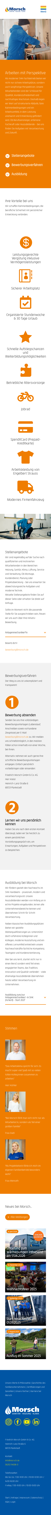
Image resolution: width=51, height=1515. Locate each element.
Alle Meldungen (19, 1217)
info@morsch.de (12, 1460)
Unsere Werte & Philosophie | (18, 1383)
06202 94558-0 (11, 1464)
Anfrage (14, 1497)
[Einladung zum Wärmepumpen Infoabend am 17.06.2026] (25, 1243)
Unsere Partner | (23, 1391)
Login (12, 1502)
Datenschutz (36, 1497)
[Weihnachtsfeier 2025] (25, 1277)
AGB (7, 1502)
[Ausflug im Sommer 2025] (25, 1343)
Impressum (25, 1497)
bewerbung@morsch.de (16, 649)
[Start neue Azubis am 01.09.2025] (25, 1310)
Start (7, 1497)
